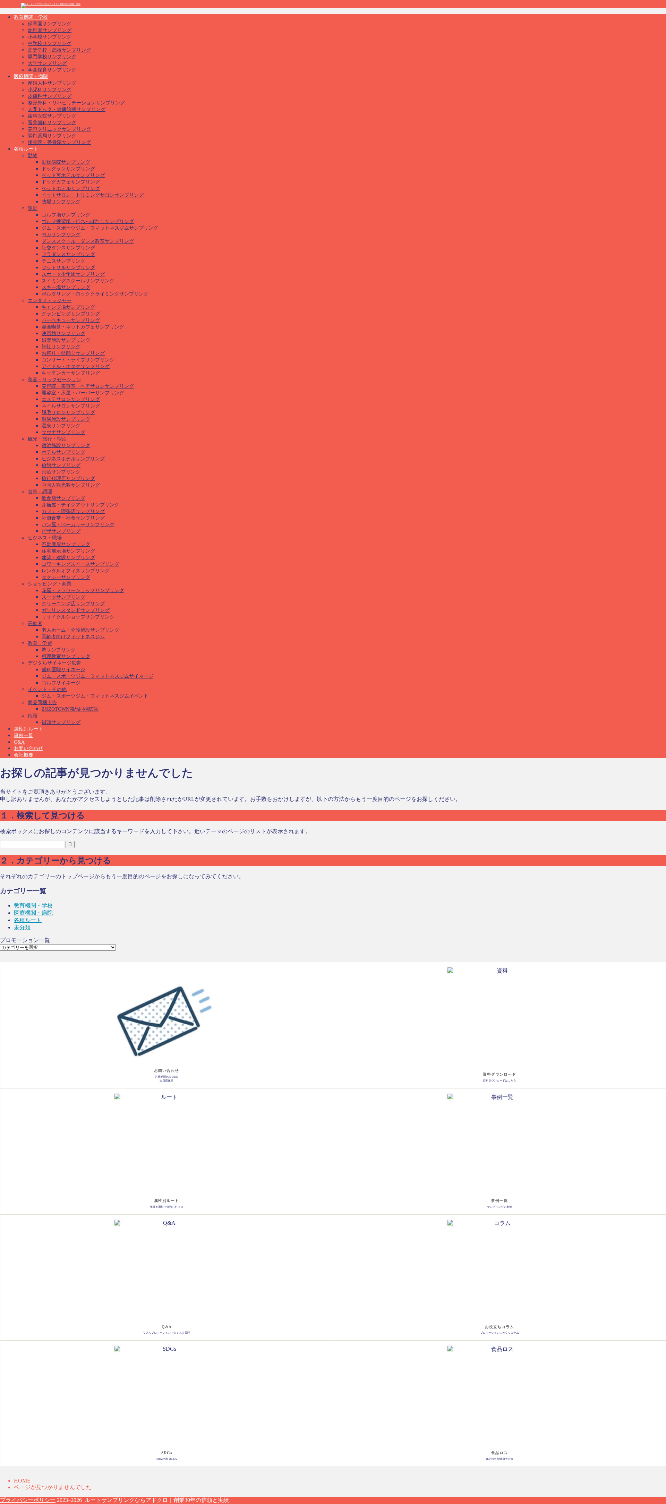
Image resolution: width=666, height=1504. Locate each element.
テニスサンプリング (63, 261)
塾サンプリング (59, 649)
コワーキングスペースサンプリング (80, 564)
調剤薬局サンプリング (52, 135)
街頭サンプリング (61, 722)
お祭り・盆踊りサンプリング (73, 353)
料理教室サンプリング (66, 656)
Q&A (19, 742)
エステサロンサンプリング (71, 399)
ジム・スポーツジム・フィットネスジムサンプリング (100, 228)
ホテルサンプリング (63, 452)
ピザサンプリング (61, 531)
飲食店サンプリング (63, 498)
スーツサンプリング (63, 597)
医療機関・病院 (31, 76)
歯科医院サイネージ (63, 669)
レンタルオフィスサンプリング (76, 570)
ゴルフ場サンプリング (66, 214)
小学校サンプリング (49, 37)
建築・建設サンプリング (68, 557)
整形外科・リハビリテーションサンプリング (76, 102)
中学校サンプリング (49, 43)
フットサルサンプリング (68, 267)
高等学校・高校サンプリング (59, 50)
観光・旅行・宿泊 (47, 439)
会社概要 (23, 755)
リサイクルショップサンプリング (78, 616)
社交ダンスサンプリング (68, 247)
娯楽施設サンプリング (66, 340)
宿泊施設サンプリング (66, 445)
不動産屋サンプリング (66, 544)
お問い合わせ (28, 748)
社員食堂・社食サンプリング (73, 518)
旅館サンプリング (61, 465)
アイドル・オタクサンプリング (76, 366)
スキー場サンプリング (66, 287)
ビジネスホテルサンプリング (73, 458)
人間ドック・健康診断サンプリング (66, 109)
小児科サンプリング (49, 89)
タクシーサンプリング (66, 577)
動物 (32, 155)
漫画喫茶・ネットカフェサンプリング (83, 327)
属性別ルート (28, 729)
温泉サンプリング (61, 425)
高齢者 (35, 623)
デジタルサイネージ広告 (54, 663)
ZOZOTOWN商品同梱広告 (70, 709)
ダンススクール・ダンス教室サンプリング (88, 241)
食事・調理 (40, 491)
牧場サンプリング (61, 201)
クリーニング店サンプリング (73, 603)
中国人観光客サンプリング (71, 485)
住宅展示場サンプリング (68, 551)
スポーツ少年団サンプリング (73, 274)
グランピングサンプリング (71, 313)
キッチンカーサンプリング (71, 373)
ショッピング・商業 (49, 584)
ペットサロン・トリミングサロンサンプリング (93, 195)
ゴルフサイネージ (61, 682)
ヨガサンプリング (61, 234)
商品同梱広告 (42, 702)
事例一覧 (23, 735)
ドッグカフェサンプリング (71, 182)
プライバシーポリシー (28, 1500)
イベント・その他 (47, 689)
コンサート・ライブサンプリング (78, 359)
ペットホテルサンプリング (71, 188)
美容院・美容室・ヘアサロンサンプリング (88, 386)
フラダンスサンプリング (68, 254)
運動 (32, 208)
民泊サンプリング (61, 472)
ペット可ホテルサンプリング (73, 175)
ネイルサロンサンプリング (71, 406)
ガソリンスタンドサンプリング (76, 610)
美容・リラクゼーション (54, 379)
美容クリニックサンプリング (59, 129)
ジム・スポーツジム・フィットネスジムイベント (95, 696)
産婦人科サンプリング (52, 83)
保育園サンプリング (49, 23)
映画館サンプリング (63, 333)
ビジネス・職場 (45, 537)
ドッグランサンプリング (68, 168)
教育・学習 (40, 643)
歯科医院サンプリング (52, 116)
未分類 (22, 927)
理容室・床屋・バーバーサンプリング (83, 392)
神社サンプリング (61, 346)
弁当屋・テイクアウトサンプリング (80, 504)
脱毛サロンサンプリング (68, 412)
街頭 (32, 715)
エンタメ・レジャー (49, 300)
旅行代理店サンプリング (68, 478)
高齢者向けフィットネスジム (73, 636)
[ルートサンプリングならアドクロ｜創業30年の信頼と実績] (50, 4)
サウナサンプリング (63, 432)
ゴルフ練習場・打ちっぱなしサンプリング (88, 221)
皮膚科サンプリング (49, 96)
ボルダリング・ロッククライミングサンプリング (95, 294)
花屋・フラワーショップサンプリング (83, 590)
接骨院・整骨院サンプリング (59, 142)
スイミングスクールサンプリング (78, 280)
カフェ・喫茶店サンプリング (73, 511)
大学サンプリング (47, 63)
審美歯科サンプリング (52, 122)
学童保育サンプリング (52, 69)
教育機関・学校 (31, 17)
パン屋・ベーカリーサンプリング (78, 524)
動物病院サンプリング (66, 162)
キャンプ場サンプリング (68, 307)
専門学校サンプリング (52, 56)
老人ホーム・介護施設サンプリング (80, 630)
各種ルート (26, 149)
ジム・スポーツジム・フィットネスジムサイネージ (97, 676)
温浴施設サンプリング (66, 419)
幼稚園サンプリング (49, 30)
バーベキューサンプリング (71, 320)
